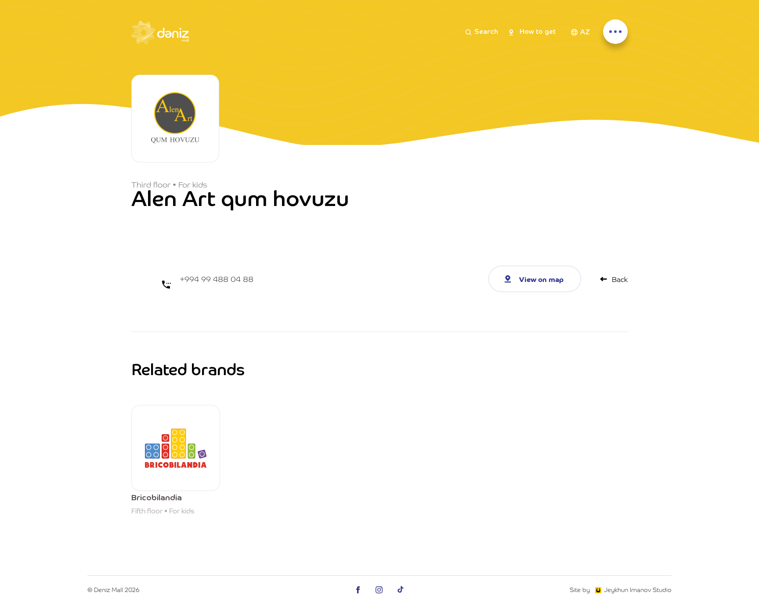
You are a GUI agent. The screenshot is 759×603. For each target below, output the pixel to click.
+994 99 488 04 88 (216, 279)
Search (486, 32)
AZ (585, 32)
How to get (538, 32)
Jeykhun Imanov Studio (638, 589)
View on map (541, 279)
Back (620, 279)
